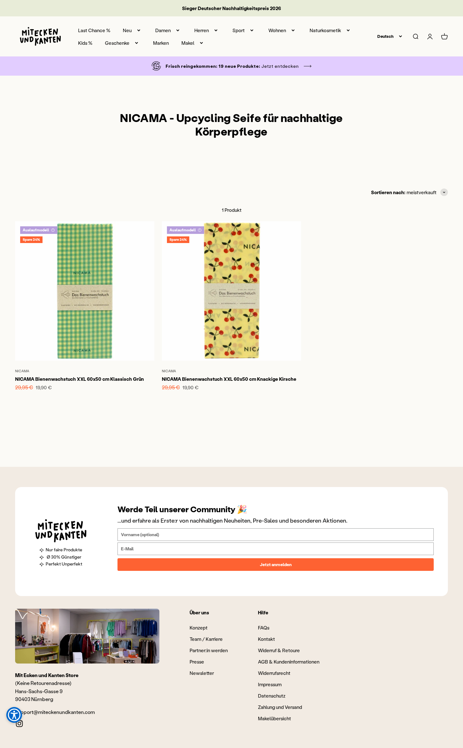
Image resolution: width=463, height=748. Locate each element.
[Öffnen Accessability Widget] (14, 715)
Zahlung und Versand (280, 707)
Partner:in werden (209, 650)
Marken (161, 43)
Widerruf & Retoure (279, 650)
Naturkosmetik (325, 30)
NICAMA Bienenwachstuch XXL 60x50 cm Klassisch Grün (79, 379)
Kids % (85, 43)
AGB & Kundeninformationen (288, 661)
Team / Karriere (206, 639)
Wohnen (277, 30)
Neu (127, 30)
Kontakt (266, 639)
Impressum (270, 684)
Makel (187, 43)
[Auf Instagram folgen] (19, 723)
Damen (163, 30)
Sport (238, 30)
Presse (197, 661)
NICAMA (22, 371)
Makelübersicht (274, 718)
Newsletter (202, 673)
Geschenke (117, 43)
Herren (201, 30)
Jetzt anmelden (276, 564)
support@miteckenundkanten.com (55, 712)
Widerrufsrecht (274, 673)
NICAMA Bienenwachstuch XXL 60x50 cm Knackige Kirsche (229, 379)
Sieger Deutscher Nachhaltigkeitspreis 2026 (231, 8)
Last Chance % (94, 30)
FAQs (263, 627)
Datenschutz (271, 696)
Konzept (199, 627)
